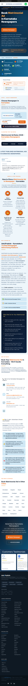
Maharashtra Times (5, 623)
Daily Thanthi (17, 619)
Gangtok (17, 496)
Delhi (12, 496)
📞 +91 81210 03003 (14, 542)
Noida (4, 510)
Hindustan (3, 611)
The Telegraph (17, 625)
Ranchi (19, 510)
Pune (14, 510)
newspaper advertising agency (9, 255)
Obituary (4, 586)
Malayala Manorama (5, 618)
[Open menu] (2, 4)
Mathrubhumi (17, 618)
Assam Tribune (4, 607)
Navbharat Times (17, 623)
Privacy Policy (4, 668)
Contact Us (4, 666)
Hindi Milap (3, 612)
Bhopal (19, 489)
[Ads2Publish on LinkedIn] (14, 683)
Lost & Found (20, 584)
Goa (3, 500)
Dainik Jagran (4, 609)
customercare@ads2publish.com (14, 395)
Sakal (2, 616)
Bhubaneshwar (6, 493)
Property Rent (5, 584)
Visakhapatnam (13, 513)
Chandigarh (14, 493)
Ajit (2, 621)
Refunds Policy (5, 669)
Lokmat (16, 616)
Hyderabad (16, 500)
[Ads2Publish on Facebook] (8, 683)
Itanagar (4, 503)
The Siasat (16, 621)
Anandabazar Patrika (18, 612)
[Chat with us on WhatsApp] (25, 4)
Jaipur (17, 503)
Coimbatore (5, 496)
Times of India (4, 602)
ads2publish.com (10, 403)
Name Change (12, 584)
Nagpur (23, 506)
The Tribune (3, 605)
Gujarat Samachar (5, 619)
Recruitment (11, 582)
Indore (23, 500)
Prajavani (3, 625)
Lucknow (10, 506)
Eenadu (2, 614)
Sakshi (15, 614)
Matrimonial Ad (9, 57)
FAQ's (3, 664)
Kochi (23, 503)
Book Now (22, 121)
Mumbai (17, 506)
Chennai (21, 493)
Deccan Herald (17, 605)
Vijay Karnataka (4, 627)
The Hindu (17, 114)
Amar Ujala (16, 611)
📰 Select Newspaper (9, 30)
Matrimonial (4, 582)
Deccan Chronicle (17, 604)
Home (3, 57)
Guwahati (9, 500)
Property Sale (18, 582)
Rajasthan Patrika (17, 609)
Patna (9, 510)
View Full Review (5, 568)
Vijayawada (5, 513)
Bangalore (13, 489)
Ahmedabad (5, 489)
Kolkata (4, 506)
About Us (4, 662)
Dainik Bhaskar (17, 607)
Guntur (23, 496)
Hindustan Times (17, 602)
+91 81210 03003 (10, 385)
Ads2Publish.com (7, 677)
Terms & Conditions (6, 671)
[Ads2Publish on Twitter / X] (11, 683)
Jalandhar (11, 503)
